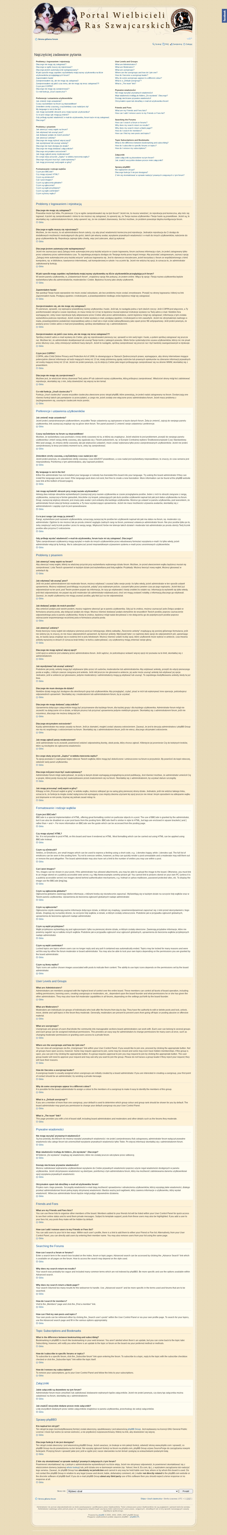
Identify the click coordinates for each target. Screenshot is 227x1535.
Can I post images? (44, 180)
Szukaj (158, 44)
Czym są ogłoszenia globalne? (49, 183)
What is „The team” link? (125, 83)
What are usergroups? (124, 70)
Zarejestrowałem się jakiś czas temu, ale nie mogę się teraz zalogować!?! (67, 83)
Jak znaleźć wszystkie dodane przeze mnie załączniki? (139, 160)
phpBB (101, 1515)
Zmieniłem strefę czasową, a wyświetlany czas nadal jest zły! (62, 106)
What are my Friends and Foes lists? (131, 110)
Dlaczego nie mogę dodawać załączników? (54, 149)
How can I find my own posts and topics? (132, 133)
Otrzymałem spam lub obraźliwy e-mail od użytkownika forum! (141, 101)
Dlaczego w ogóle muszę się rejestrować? (54, 67)
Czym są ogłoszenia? (45, 185)
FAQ (167, 44)
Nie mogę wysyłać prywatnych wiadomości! (134, 93)
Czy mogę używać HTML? (47, 174)
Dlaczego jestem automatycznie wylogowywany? (57, 70)
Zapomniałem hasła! (44, 78)
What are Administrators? (126, 64)
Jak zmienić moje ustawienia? (49, 101)
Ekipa (143, 1499)
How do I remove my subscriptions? (130, 148)
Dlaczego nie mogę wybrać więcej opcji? (53, 140)
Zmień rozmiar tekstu (189, 38)
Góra (41, 222)
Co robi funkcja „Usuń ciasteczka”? (51, 92)
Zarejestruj (177, 44)
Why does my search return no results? (132, 125)
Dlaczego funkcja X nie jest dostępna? (131, 172)
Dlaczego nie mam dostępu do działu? (52, 146)
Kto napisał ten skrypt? (125, 170)
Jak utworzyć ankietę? (46, 138)
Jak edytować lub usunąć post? (49, 132)
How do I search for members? (128, 131)
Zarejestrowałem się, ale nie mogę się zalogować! (57, 81)
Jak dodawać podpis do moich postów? (53, 135)
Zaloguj (189, 44)
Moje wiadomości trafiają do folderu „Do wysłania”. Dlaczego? (141, 95)
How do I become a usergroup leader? (131, 75)
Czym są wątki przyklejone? (48, 188)
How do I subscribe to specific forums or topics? (136, 145)
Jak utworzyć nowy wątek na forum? (52, 129)
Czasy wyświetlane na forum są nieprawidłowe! (56, 104)
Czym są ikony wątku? (46, 193)
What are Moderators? (124, 67)
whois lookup (73, 1467)
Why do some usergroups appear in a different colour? (138, 78)
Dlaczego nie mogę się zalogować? (51, 64)
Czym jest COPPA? (44, 86)
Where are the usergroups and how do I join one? (136, 72)
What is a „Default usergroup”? (128, 81)
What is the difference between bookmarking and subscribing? (141, 143)
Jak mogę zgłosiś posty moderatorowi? (53, 154)
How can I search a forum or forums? (131, 122)
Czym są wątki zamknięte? (47, 191)
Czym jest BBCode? (44, 172)
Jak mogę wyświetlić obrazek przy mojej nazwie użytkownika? (63, 112)
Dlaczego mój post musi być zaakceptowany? (56, 159)
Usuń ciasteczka (154, 1499)
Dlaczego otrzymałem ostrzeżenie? (51, 151)
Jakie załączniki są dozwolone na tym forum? (134, 158)
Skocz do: (61, 1491)
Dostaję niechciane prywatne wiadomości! (133, 98)
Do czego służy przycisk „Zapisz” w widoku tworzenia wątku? (62, 157)
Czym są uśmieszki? (45, 177)
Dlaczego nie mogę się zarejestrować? (52, 89)
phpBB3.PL (135, 1517)
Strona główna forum (48, 39)
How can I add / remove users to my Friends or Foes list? (140, 113)
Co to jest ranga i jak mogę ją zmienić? (52, 115)
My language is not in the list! (48, 109)
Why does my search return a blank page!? (133, 128)
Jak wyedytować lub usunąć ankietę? (52, 143)
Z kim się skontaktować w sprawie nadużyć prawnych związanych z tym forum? (149, 175)
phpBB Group (134, 1429)
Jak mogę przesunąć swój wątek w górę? (54, 162)
